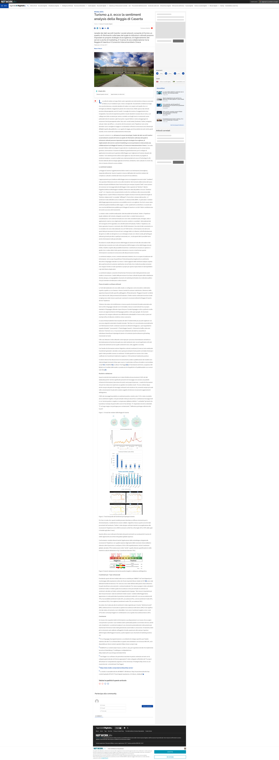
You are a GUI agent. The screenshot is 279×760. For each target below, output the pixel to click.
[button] (4, 5)
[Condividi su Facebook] (95, 27)
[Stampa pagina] (108, 27)
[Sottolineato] (105, 746)
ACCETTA (170, 752)
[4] (105, 368)
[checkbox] (100, 708)
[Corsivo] (103, 746)
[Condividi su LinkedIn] (97, 27)
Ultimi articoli (33, 5)
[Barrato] (108, 746)
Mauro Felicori (98, 47)
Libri (130, 5)
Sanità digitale (92, 5)
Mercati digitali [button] (213, 5)
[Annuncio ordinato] (110, 746)
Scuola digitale (189, 5)
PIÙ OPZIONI (170, 757)
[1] (104, 363)
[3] (127, 363)
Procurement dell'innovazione (139, 5)
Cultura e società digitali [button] (200, 5)
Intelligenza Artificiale (67, 5)
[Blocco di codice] (116, 746)
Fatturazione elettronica (178, 5)
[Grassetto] (101, 746)
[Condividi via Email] (103, 27)
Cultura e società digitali (105, 22)
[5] (146, 580)
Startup (222, 5)
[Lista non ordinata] (112, 746)
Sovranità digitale (42, 5)
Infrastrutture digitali (165, 5)
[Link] (118, 746)
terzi (125, 707)
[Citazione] (114, 746)
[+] (121, 746)
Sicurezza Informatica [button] (79, 5)
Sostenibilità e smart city (231, 5)
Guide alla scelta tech (153, 5)
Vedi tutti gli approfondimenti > (177, 104)
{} (119, 746)
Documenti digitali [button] (101, 5)
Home (96, 22)
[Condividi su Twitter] (100, 27)
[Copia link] (105, 27)
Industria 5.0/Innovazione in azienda (118, 5)
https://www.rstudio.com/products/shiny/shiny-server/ (116, 666)
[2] (112, 363)
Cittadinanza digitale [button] (53, 5)
